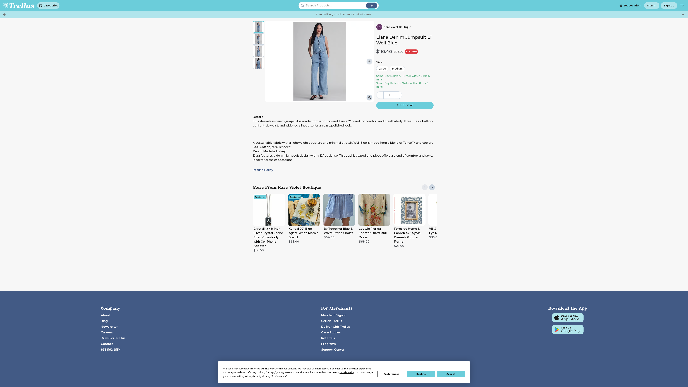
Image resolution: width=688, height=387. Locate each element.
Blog (104, 321)
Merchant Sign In (333, 315)
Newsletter (109, 326)
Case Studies (331, 332)
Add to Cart (405, 105)
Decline (421, 374)
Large (382, 68)
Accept (450, 374)
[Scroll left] (270, 61)
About (105, 315)
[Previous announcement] (4, 14)
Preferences (391, 374)
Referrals (328, 338)
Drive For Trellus (113, 338)
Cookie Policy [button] (347, 372)
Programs (328, 344)
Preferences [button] (279, 376)
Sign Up (669, 5)
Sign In (651, 5)
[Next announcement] (683, 14)
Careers (107, 332)
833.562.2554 (111, 349)
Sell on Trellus (331, 321)
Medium (397, 68)
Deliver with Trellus (335, 326)
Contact (107, 344)
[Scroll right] (369, 61)
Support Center (333, 349)
